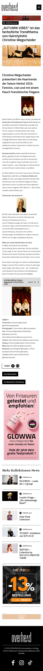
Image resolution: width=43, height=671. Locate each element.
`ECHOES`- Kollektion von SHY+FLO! (29, 534)
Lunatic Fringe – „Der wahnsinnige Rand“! (28, 500)
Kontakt (21, 653)
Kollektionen (27, 477)
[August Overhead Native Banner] (21, 604)
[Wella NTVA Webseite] (21, 20)
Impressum (13, 650)
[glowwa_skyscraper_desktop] (21, 425)
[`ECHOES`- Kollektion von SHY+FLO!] (10, 532)
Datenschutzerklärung (26, 650)
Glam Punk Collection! (24, 518)
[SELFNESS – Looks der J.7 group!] (10, 480)
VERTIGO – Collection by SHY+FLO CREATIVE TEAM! (29, 554)
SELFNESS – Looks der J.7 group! (28, 482)
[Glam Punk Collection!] (10, 515)
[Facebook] (13, 366)
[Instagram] (21, 663)
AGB (37, 650)
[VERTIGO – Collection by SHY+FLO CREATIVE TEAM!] (10, 548)
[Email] (17, 366)
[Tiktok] (30, 663)
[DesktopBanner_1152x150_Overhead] (21, 618)
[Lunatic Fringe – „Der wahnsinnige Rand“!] (10, 496)
